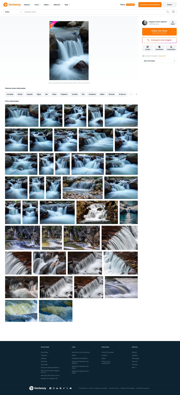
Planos (122, 5)
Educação (44, 364)
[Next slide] (134, 94)
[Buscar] (167, 12)
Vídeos (46, 5)
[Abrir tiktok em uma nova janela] (64, 388)
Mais (66, 5)
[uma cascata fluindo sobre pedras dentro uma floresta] (75, 115)
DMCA (74, 355)
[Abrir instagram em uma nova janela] (54, 388)
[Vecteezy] (12, 5)
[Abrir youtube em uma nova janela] (70, 388)
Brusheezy (44, 352)
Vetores (27, 5)
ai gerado (122, 94)
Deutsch (135, 361)
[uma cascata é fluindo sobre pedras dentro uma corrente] (56, 287)
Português (135, 358)
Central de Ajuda (107, 352)
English (134, 352)
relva (102, 94)
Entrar (169, 5)
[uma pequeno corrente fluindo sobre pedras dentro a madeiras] (83, 187)
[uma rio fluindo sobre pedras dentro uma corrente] (126, 139)
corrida (74, 94)
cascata (29, 94)
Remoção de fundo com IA (50, 375)
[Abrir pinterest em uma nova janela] (60, 388)
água (39, 94)
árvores (111, 94)
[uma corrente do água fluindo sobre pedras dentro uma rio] (51, 115)
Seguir (173, 24)
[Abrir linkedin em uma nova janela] (57, 388)
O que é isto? (162, 56)
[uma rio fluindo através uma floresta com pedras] (13, 212)
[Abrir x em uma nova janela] (67, 388)
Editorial (57, 5)
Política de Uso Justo (142, 388)
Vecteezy (44, 355)
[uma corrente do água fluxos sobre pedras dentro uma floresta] (57, 212)
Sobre (104, 358)
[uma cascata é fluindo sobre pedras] (49, 263)
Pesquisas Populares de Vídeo (80, 372)
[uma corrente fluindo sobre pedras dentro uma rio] (16, 139)
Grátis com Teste (159, 31)
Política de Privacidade (128, 388)
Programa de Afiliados (79, 358)
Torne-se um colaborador (106, 362)
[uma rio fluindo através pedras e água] (30, 212)
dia (83, 94)
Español (134, 355)
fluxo (54, 94)
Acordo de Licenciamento (81, 352)
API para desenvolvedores (50, 367)
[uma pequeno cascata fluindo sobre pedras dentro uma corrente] (88, 287)
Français (135, 364)
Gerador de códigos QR (49, 378)
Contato (104, 355)
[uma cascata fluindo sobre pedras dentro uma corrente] (62, 164)
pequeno (64, 94)
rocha (20, 94)
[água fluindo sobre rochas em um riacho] (129, 212)
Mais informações (149, 61)
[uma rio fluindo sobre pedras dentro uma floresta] (65, 139)
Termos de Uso (114, 388)
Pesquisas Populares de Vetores (80, 362)
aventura (92, 94)
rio (46, 94)
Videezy (43, 358)
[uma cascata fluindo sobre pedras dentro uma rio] (21, 115)
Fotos (37, 5)
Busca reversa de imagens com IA (50, 371)
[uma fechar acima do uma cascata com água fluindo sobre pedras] (120, 238)
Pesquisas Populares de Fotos (80, 367)
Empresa (44, 361)
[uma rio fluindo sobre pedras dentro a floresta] (41, 139)
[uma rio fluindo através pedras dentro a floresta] (121, 187)
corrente (10, 94)
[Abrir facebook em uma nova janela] (50, 388)
